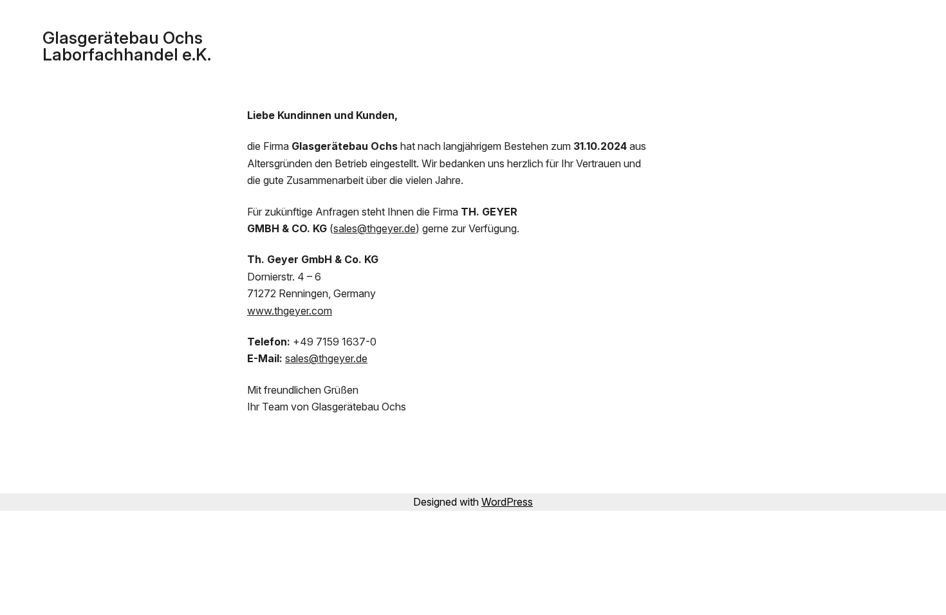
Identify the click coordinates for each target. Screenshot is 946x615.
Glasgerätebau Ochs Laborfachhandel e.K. (126, 46)
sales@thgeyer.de (374, 228)
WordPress (507, 501)
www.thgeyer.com (289, 310)
